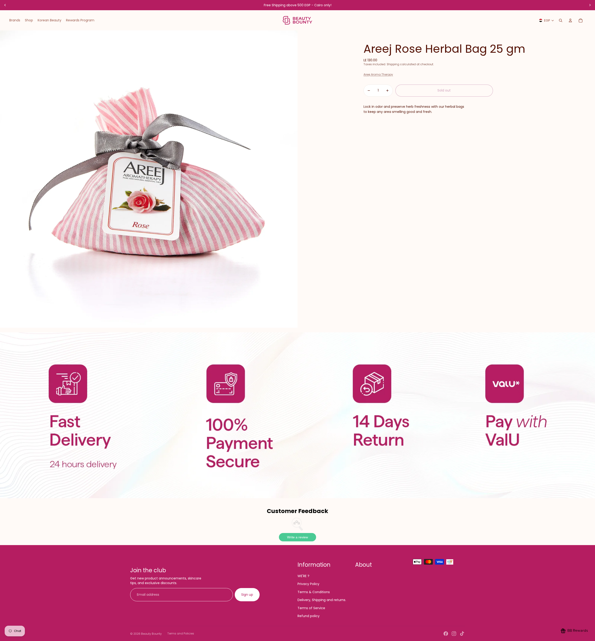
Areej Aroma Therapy (378, 74)
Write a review (297, 537)
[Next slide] (590, 5)
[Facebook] (446, 633)
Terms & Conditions (314, 592)
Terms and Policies (180, 633)
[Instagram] (454, 633)
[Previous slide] (5, 5)
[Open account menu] (570, 20)
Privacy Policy (308, 584)
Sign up (247, 594)
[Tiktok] (462, 633)
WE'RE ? (303, 576)
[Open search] (560, 20)
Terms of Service (311, 608)
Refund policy (309, 616)
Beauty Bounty (151, 634)
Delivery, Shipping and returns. (322, 600)
